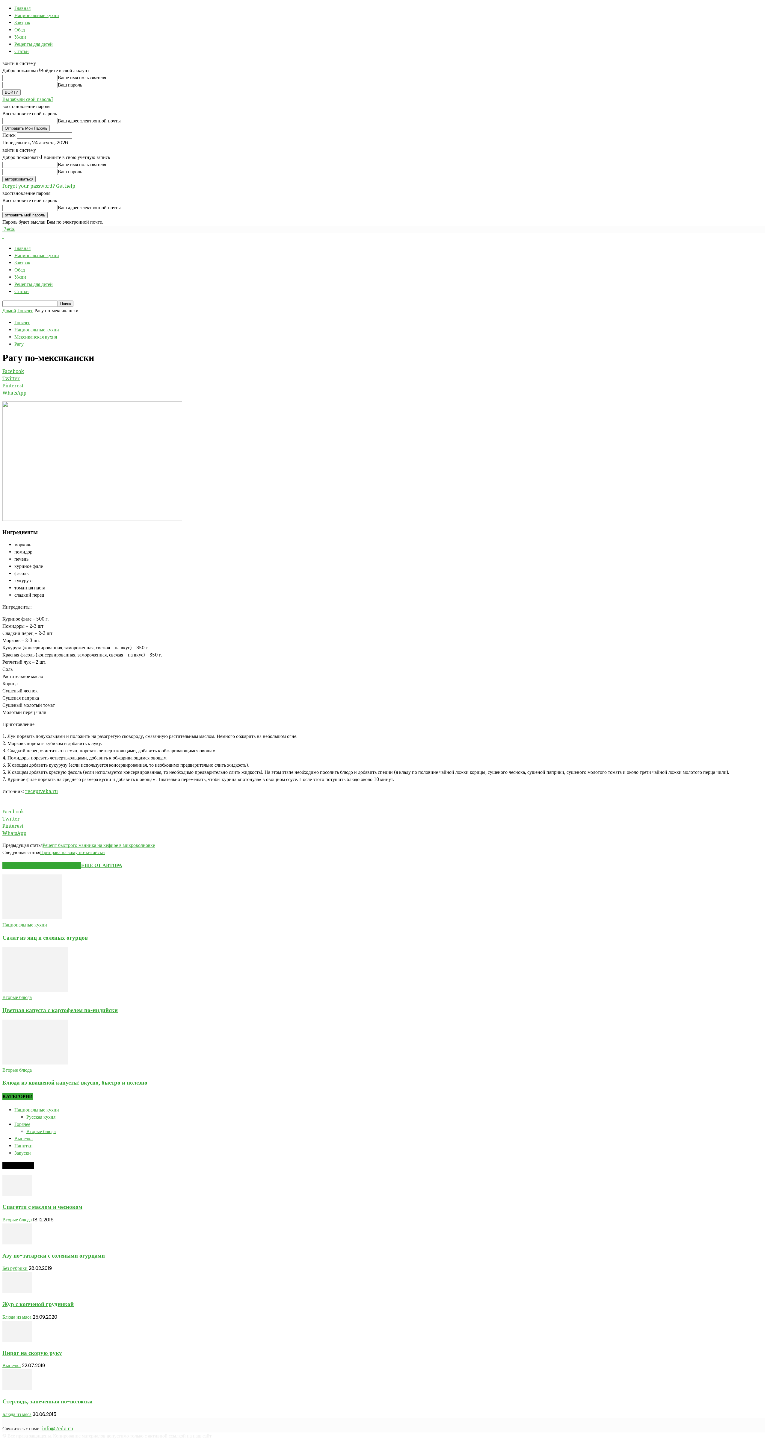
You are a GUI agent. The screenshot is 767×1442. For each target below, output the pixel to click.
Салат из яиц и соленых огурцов (45, 938)
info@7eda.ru (57, 1429)
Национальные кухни (36, 15)
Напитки (23, 1146)
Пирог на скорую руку (32, 1353)
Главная (22, 8)
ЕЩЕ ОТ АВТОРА (101, 865)
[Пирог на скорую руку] (17, 1340)
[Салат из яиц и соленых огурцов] (32, 918)
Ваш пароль (70, 85)
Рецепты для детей (33, 44)
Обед (19, 30)
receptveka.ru (41, 791)
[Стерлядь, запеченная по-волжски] (17, 1388)
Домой (9, 310)
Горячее (25, 310)
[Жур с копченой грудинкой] (17, 1291)
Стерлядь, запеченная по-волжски (47, 1401)
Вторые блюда (17, 997)
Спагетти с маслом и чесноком (42, 1207)
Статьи (21, 51)
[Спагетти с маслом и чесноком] (17, 1194)
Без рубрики (15, 1268)
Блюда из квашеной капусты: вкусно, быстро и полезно (74, 1082)
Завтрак (22, 22)
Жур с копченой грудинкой (38, 1304)
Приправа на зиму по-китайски (72, 852)
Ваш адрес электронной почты (89, 121)
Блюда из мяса (16, 1317)
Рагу (19, 344)
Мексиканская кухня (35, 337)
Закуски (22, 1153)
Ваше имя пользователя (82, 78)
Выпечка (23, 1138)
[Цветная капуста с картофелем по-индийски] (35, 990)
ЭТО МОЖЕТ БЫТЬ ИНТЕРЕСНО (41, 865)
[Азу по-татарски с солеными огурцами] (17, 1243)
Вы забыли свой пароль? (27, 99)
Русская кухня (40, 1117)
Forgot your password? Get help (38, 186)
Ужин (20, 37)
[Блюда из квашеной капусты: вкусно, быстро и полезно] (35, 1063)
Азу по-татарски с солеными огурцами (53, 1256)
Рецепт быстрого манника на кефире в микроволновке (99, 845)
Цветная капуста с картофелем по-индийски (60, 1010)
